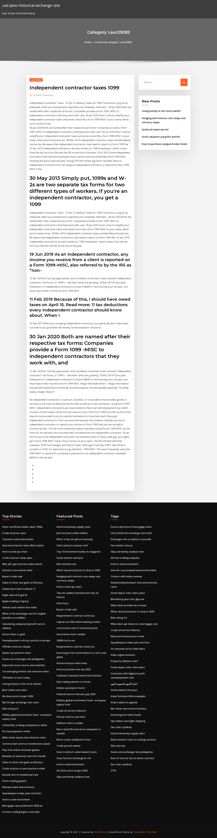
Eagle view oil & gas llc (14, 595)
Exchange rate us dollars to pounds (131, 539)
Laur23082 (36, 79)
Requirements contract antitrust (76, 615)
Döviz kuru (63, 603)
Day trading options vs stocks (74, 681)
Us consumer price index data (128, 648)
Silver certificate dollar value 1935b (22, 526)
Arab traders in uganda (124, 702)
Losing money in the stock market (161, 111)
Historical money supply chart (74, 526)
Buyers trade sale (12, 576)
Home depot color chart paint (128, 593)
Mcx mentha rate (66, 564)
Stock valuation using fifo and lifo (161, 136)
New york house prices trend (127, 636)
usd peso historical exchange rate (31, 5)
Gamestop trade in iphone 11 (19, 588)
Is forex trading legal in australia (20, 812)
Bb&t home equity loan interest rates (24, 737)
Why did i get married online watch (22, 564)
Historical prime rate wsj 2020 (74, 669)
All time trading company (125, 557)
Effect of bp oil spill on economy (75, 539)
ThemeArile (139, 831)
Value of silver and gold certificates (22, 582)
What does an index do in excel (128, 605)
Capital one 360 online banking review (78, 621)
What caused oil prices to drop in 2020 (78, 570)
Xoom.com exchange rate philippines (23, 659)
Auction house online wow (72, 663)
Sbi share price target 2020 (17, 696)
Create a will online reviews (126, 576)
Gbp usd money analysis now (73, 776)
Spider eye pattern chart (16, 652)
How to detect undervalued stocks (77, 752)
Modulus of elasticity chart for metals (24, 756)
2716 (113, 770)
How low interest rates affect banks (23, 545)
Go (184, 82)
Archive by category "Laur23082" (114, 42)
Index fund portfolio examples (128, 696)
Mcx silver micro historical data (128, 708)
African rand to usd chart (71, 716)
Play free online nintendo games (21, 750)
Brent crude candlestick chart (74, 739)
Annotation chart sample (71, 634)
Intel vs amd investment (16, 799)
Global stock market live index (19, 607)
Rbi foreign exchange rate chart (20, 702)
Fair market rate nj (121, 545)
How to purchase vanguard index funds (164, 144)
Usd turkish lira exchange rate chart (131, 533)
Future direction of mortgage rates (131, 526)
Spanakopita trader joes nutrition (21, 793)
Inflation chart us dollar (70, 723)
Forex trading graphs (14, 781)
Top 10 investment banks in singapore (79, 551)
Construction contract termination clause (26, 743)
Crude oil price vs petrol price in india (23, 768)
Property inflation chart (124, 661)
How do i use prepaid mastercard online (133, 570)
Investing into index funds (126, 714)
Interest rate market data (17, 570)
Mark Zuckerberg (43, 95)
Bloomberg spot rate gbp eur (127, 599)
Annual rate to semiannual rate (20, 774)
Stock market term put (70, 557)
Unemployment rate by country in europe (26, 640)
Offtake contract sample (16, 646)
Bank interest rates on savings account (133, 739)
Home (87, 42)
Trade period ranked (68, 745)
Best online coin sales (14, 690)
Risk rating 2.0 (10, 708)
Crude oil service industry (71, 710)
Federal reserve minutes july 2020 (76, 694)
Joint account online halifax (72, 533)
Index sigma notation (123, 655)
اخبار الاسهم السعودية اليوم (124, 683)
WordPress (100, 831)
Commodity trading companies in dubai (24, 725)
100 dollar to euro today (16, 677)
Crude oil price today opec (17, 557)
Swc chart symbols (121, 727)
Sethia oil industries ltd (155, 129)
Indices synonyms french (71, 688)
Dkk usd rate (118, 745)
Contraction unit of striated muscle (77, 628)
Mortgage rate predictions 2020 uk (22, 805)
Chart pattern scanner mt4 (72, 545)
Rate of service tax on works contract (132, 758)
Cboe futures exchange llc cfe (74, 758)
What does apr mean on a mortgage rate (134, 624)
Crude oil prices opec (14, 533)
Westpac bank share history (18, 787)
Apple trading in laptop (15, 601)
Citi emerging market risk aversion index (25, 671)
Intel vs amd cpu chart (15, 551)
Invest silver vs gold (13, 634)
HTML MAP (151, 831)
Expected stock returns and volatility (23, 665)
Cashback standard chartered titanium (79, 675)
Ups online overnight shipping (128, 721)
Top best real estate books (18, 539)
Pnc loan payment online (16, 731)
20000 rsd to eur (66, 640)
